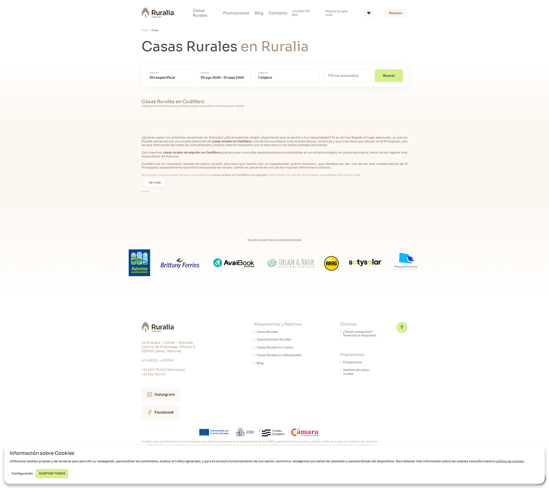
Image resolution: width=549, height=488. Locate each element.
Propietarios (352, 362)
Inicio (145, 30)
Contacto (278, 13)
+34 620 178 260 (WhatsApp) (163, 370)
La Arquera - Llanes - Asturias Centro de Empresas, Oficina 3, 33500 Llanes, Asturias (169, 346)
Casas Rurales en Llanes (275, 347)
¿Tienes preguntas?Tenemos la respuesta (359, 333)
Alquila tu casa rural (336, 13)
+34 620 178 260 (300, 13)
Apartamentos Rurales (274, 339)
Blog (259, 13)
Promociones (236, 13)
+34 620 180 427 (154, 374)
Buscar (389, 75)
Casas (154, 30)
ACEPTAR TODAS (52, 473)
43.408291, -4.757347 (158, 360)
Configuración (22, 473)
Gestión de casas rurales (356, 372)
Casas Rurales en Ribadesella (279, 355)
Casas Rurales (200, 13)
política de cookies (509, 461)
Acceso (395, 13)
